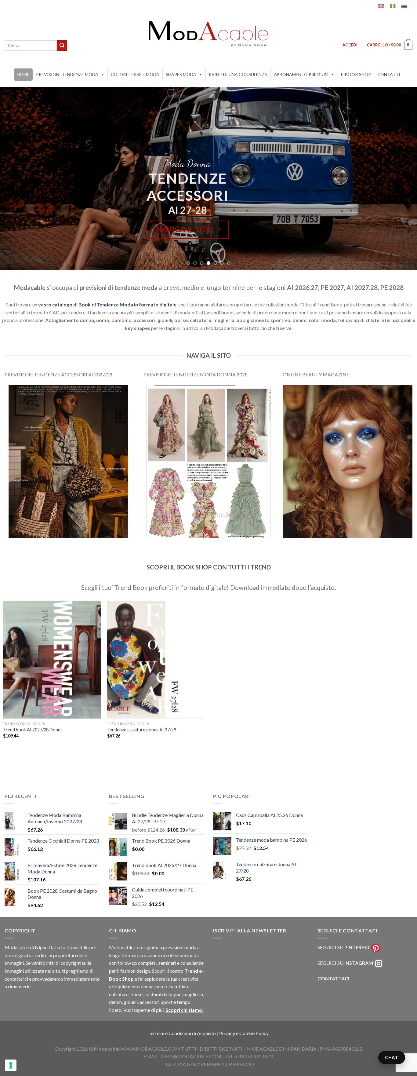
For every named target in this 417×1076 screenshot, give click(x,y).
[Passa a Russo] (404, 6)
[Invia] (62, 45)
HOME (23, 74)
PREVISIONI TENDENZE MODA (67, 74)
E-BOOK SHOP (356, 74)
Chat (391, 1057)
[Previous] (16, 178)
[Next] (400, 178)
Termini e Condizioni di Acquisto (182, 1033)
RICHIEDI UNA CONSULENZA (238, 74)
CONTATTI (388, 74)
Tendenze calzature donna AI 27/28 (141, 729)
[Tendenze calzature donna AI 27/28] (156, 660)
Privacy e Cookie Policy (244, 1033)
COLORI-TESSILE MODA (135, 74)
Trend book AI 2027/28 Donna (33, 729)
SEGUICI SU (343, 947)
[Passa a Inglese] (381, 6)
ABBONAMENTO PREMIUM (301, 74)
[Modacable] (208, 33)
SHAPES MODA (181, 74)
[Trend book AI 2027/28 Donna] (52, 660)
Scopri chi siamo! (184, 1010)
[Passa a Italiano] (392, 6)
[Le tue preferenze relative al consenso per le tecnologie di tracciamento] (10, 1065)
